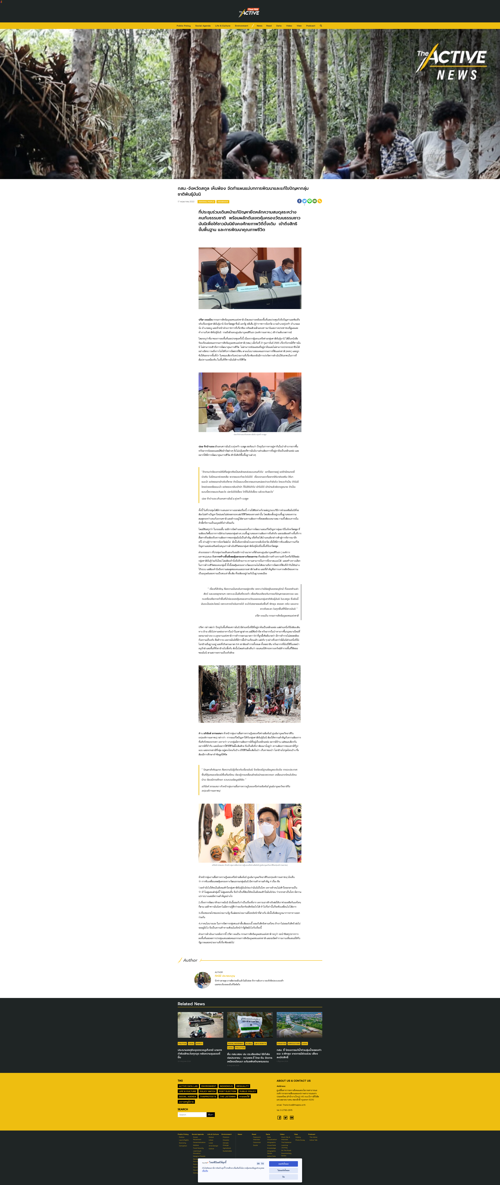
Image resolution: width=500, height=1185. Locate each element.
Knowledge (271, 1148)
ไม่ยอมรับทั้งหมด (283, 1170)
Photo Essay (300, 1140)
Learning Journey (284, 1146)
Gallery (298, 1137)
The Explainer (286, 1142)
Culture (211, 1149)
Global (249, 1043)
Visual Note (271, 1145)
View (299, 25)
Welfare (196, 1145)
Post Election (227, 1091)
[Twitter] (285, 1117)
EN (258, 1163)
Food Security (198, 1148)
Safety (199, 1043)
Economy (182, 1143)
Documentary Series (286, 1154)
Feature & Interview (256, 1138)
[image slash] (253, 25)
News (259, 25)
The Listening (228, 1096)
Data (279, 25)
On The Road (286, 1150)
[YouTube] (291, 1117)
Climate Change (226, 1144)
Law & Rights (260, 1043)
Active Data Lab (188, 1086)
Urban (211, 1140)
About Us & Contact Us (294, 1080)
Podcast (310, 25)
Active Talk (313, 1140)
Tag (180, 1081)
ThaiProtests (208, 1096)
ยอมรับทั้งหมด (284, 1164)
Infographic (271, 1142)
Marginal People (206, 202)
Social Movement (235, 1043)
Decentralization (199, 1142)
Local (191, 1043)
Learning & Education (197, 1152)
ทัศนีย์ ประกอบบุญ (225, 976)
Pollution (240, 1048)
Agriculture (294, 1043)
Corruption (183, 1146)
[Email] (314, 202)
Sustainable (227, 1151)
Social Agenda (203, 25)
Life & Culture (222, 25)
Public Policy (184, 25)
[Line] (309, 202)
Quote (255, 1145)
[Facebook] (299, 202)
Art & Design (213, 1146)
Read (269, 25)
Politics (182, 1043)
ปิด (283, 1177)
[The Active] (249, 12)
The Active (313, 1137)
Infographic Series (271, 1152)
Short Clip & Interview (285, 1138)
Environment (241, 25)
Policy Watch (207, 1091)
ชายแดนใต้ (244, 1096)
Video (289, 25)
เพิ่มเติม (205, 1171)
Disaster (281, 1043)
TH (262, 1163)
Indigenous (223, 202)
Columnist (257, 1142)
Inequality (242, 1086)
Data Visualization (272, 1138)
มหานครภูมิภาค (186, 1101)
